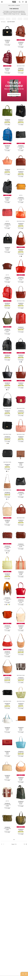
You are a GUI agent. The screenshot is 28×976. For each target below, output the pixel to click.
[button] (14, 839)
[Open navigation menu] (2, 2)
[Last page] (26, 844)
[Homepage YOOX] (14, 2)
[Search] (19, 2)
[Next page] (24, 844)
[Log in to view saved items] (22, 2)
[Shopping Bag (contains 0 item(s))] (26, 2)
